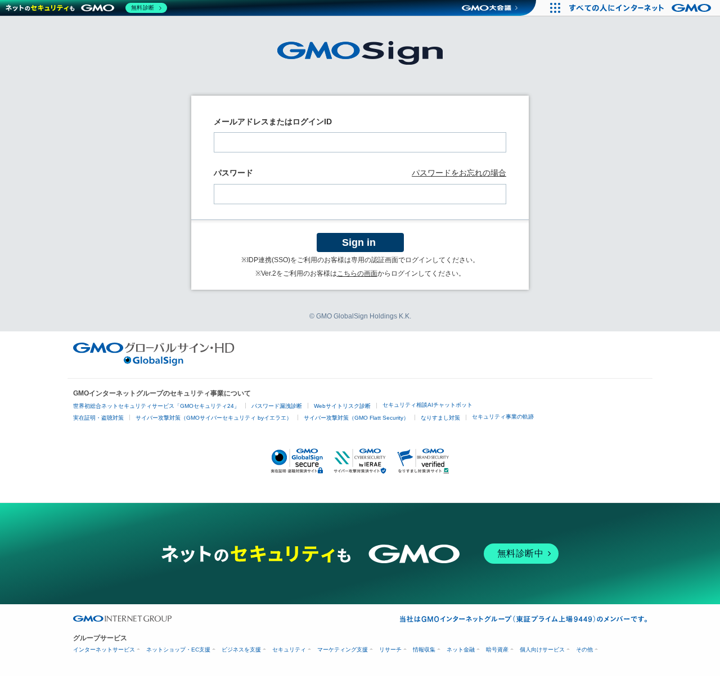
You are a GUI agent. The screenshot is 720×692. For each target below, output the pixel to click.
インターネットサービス (104, 649)
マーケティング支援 (342, 649)
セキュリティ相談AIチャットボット (427, 405)
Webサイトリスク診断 (342, 406)
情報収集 (424, 649)
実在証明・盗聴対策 (98, 418)
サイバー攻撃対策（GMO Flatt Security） (356, 418)
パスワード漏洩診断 (276, 406)
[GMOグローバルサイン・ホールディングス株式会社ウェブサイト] (154, 362)
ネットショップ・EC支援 (178, 649)
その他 (584, 649)
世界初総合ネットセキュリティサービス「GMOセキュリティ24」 (156, 406)
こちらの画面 (357, 273)
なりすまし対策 (440, 418)
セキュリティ (289, 649)
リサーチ (390, 649)
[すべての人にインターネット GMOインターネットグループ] (641, 8)
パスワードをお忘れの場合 (459, 172)
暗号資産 (497, 649)
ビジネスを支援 (241, 649)
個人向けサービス (542, 649)
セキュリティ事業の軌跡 (503, 417)
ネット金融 (461, 649)
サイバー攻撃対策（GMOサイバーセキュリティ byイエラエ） (214, 418)
